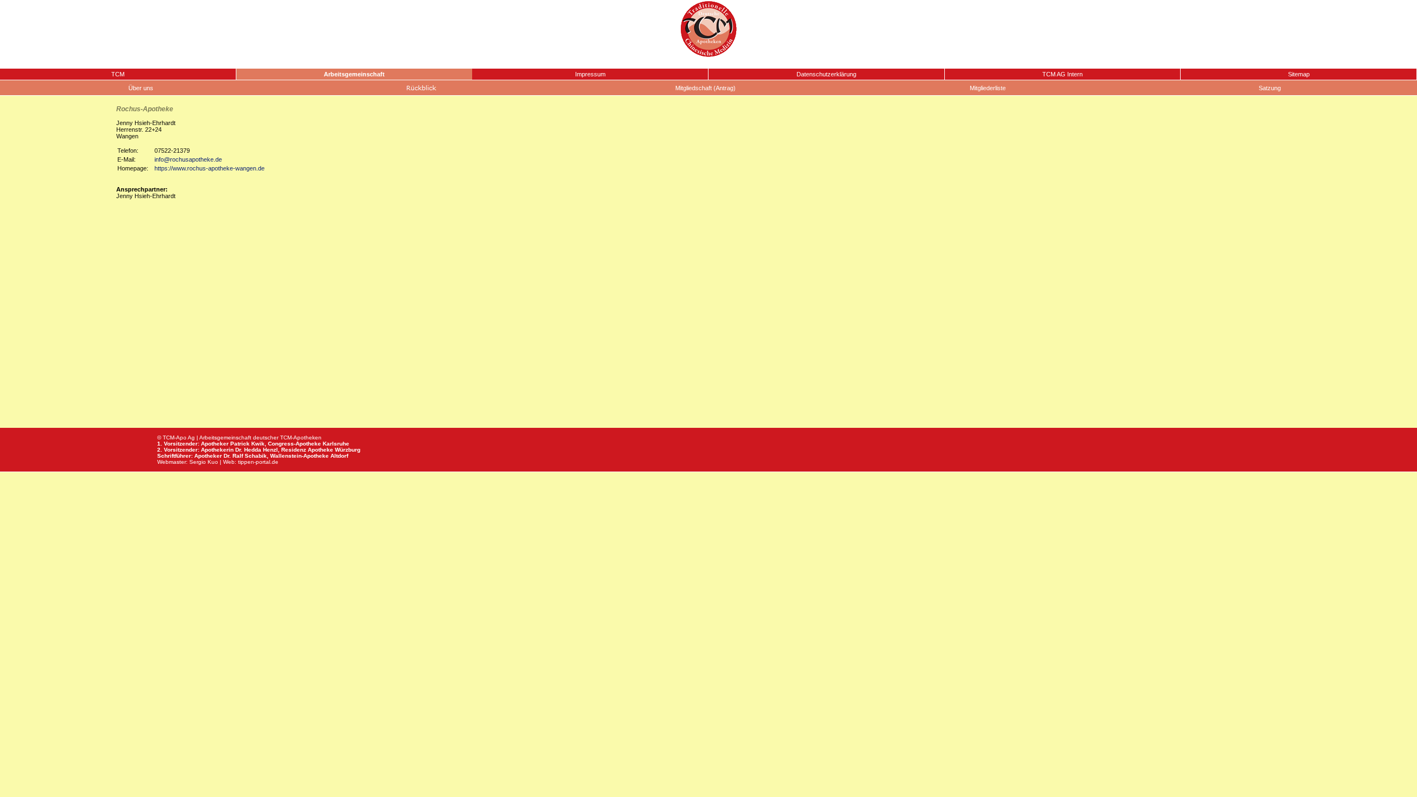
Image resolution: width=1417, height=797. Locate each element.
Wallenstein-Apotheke (299, 456)
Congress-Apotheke (294, 444)
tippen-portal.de (258, 462)
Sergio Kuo (203, 462)
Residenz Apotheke (307, 450)
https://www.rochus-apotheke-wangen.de (209, 168)
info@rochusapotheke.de (188, 159)
